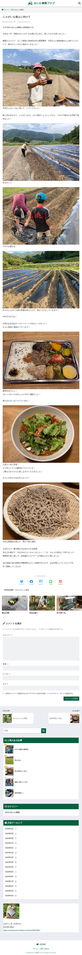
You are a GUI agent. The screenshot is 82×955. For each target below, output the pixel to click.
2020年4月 (10, 896)
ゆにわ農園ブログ (44, 3)
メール (7, 674)
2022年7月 (10, 843)
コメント (7, 635)
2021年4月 (10, 867)
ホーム (35, 949)
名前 (6, 664)
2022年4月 (10, 857)
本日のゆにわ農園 (22, 590)
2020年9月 (10, 872)
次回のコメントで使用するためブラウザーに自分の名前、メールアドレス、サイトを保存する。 (39, 693)
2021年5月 (10, 862)
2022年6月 (10, 848)
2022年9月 (10, 834)
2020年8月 (10, 876)
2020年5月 (10, 891)
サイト (5, 684)
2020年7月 (10, 881)
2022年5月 (10, 853)
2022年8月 (10, 838)
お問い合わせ (44, 949)
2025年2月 (10, 829)
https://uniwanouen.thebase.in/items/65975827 (21, 930)
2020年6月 (10, 886)
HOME (42, 944)
